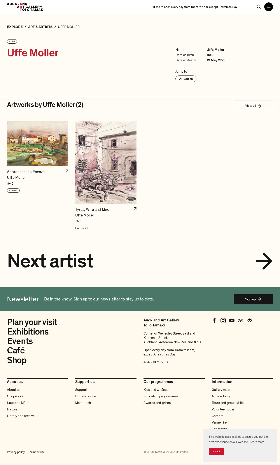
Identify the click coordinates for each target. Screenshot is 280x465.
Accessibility (221, 396)
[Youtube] (231, 320)
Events (20, 341)
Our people (15, 396)
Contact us (220, 429)
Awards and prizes (157, 402)
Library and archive (21, 416)
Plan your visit (32, 322)
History (12, 409)
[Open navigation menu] (268, 6)
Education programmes (161, 396)
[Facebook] (214, 320)
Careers (217, 416)
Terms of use (36, 452)
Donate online (85, 396)
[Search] (259, 6)
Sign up (250, 299)
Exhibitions (28, 332)
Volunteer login (223, 409)
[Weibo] (249, 320)
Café (16, 350)
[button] (37, 176)
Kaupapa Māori (18, 402)
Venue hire (219, 422)
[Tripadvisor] (240, 320)
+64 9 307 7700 (156, 362)
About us (13, 389)
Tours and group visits (228, 402)
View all (250, 105)
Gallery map (221, 389)
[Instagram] (223, 320)
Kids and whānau (156, 389)
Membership (84, 402)
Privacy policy (16, 452)
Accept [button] (216, 451)
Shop (16, 360)
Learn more (257, 442)
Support (81, 389)
